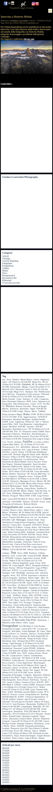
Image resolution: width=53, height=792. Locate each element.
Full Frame (34, 680)
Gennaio (18, 558)
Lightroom (19, 422)
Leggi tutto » (6, 84)
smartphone (7, 590)
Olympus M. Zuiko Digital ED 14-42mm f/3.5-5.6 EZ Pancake (25, 637)
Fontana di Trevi (29, 682)
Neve (9, 379)
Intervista (8, 23)
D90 (31, 595)
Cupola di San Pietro (11, 677)
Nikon (5, 549)
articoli (14, 452)
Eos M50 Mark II (9, 479)
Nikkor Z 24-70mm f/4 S (26, 607)
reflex (25, 623)
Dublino (15, 379)
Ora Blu (46, 404)
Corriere (5, 510)
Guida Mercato (18, 660)
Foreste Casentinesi (37, 651)
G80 (13, 520)
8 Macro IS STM (18, 457)
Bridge (19, 670)
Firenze (30, 677)
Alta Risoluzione (39, 434)
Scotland (6, 728)
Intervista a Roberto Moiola (16, 16)
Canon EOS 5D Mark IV (23, 598)
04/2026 (5, 755)
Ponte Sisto (7, 665)
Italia (4, 499)
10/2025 (5, 768)
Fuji (9, 588)
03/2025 (5, 780)
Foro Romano (39, 396)
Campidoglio (26, 706)
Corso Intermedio (41, 471)
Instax (15, 668)
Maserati (35, 447)
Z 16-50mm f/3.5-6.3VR (33, 643)
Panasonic (23, 587)
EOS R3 (11, 607)
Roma (26, 414)
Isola (37, 598)
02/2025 (5, 782)
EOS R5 (39, 427)
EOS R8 (31, 534)
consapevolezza (43, 532)
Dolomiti (17, 454)
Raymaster (24, 409)
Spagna (26, 590)
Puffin (47, 483)
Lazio (11, 422)
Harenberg (6, 641)
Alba (43, 578)
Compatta (27, 675)
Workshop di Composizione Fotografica (19, 522)
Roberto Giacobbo (23, 406)
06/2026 (5, 753)
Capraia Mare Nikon (10, 444)
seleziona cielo (32, 573)
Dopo (16, 736)
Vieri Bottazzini (25, 424)
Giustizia (24, 634)
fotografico (7, 449)
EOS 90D (6, 520)
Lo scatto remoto (27, 570)
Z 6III (33, 496)
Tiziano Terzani (8, 568)
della (38, 454)
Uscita (42, 502)
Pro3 (12, 389)
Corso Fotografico (10, 617)
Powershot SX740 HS (39, 436)
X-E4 (20, 417)
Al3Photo (17, 595)
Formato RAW (44, 634)
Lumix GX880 (29, 685)
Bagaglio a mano (25, 476)
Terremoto (13, 512)
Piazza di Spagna (39, 406)
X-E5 (11, 600)
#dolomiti (6, 502)
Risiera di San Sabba (32, 466)
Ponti (45, 600)
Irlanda (41, 738)
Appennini (37, 675)
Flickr (45, 534)
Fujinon (20, 699)
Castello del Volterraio (33, 507)
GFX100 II (37, 525)
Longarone (44, 399)
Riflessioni (6, 280)
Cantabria (45, 612)
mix (3, 379)
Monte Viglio (33, 578)
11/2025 (5, 765)
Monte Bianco (26, 379)
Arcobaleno (43, 517)
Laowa (21, 694)
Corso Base (11, 585)
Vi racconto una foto (11, 283)
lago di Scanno (31, 699)
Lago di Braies (31, 738)
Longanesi (12, 476)
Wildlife (42, 731)
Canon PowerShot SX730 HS (14, 534)
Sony (9, 493)
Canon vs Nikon (14, 682)
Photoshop (42, 620)
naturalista (27, 542)
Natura (35, 731)
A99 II (48, 646)
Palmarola (45, 719)
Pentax (25, 595)
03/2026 (5, 758)
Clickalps (6, 258)
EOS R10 (46, 615)
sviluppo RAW (40, 476)
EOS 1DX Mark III (32, 711)
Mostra (40, 481)
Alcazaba (44, 447)
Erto (23, 449)
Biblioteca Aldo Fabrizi (12, 623)
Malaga (25, 387)
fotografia (27, 525)
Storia (13, 726)
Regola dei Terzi (33, 539)
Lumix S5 (26, 610)
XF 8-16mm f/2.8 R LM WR (21, 471)
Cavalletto (6, 738)
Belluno (12, 474)
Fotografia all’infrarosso (12, 504)
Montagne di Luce (28, 481)
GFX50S (20, 726)
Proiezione (21, 474)
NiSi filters (16, 631)
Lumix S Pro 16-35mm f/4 (31, 600)
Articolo (36, 719)
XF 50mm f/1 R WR (30, 658)
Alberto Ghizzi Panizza (37, 549)
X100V (21, 697)
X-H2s (10, 692)
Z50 (37, 422)
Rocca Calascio (8, 663)
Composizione (16, 655)
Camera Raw (16, 525)
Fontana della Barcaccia (19, 517)
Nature (21, 452)
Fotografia (6, 636)
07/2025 (5, 772)
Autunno (26, 399)
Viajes (42, 716)
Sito (36, 392)
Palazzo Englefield (20, 563)
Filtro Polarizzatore (21, 404)
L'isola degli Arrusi (24, 663)
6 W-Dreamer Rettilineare (36, 452)
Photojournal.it (8, 275)
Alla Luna (6, 570)
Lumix (33, 404)
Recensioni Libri (9, 278)
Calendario (6, 563)
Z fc (17, 447)
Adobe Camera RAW (17, 532)
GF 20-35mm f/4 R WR (15, 583)
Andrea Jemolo (34, 653)
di (32, 399)
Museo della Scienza (34, 483)
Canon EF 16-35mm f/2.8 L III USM (26, 721)
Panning (19, 488)
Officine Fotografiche (25, 568)
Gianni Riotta (30, 488)
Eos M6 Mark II (26, 626)
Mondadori (7, 429)
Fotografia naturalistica (35, 726)
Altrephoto (26, 384)
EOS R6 (5, 537)
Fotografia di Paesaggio (12, 675)
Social (25, 670)
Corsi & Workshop (10, 261)
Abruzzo (32, 634)
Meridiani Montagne (21, 419)
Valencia (26, 502)
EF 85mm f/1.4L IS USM (28, 479)
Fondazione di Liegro (11, 629)
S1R (13, 573)
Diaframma (39, 723)
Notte (42, 520)
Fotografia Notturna (40, 565)
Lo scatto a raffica (41, 442)
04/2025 (5, 777)
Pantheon (33, 553)
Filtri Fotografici (9, 680)
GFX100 (34, 502)
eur (35, 517)
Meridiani (13, 427)
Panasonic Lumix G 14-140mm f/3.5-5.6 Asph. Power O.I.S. (26, 686)
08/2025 (5, 770)
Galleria (41, 411)
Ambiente (31, 532)
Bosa (17, 600)
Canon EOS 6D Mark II (18, 499)
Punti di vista (7, 544)
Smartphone (7, 648)
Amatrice (30, 427)
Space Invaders (39, 464)
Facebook (40, 641)
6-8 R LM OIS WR (18, 549)
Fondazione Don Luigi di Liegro (36, 439)
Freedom (6, 488)
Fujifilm (27, 441)
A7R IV (15, 570)
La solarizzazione (31, 459)
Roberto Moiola (19, 23)
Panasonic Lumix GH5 (32, 493)
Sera (14, 641)
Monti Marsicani (36, 486)
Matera (5, 474)
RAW (43, 558)
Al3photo (41, 648)
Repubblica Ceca (20, 429)
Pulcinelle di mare (40, 733)
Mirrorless (10, 406)
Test (13, 552)
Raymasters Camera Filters (20, 719)
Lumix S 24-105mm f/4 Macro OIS (17, 733)
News (4, 273)
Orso (13, 488)
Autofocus (14, 409)
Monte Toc (36, 382)
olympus (17, 442)
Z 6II (35, 583)
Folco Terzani (23, 680)
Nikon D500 (24, 496)
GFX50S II (42, 417)
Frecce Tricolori (34, 462)
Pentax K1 (29, 422)
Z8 (28, 474)
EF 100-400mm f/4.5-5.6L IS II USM (25, 671)
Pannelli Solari (15, 716)
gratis (32, 563)
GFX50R (37, 595)
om (31, 517)
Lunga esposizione (39, 547)
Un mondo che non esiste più (38, 660)
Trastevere (14, 481)
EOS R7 (40, 682)
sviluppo (6, 553)
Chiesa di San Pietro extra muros (28, 544)
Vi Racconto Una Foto (24, 619)
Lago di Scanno (33, 449)
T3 (20, 431)
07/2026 (5, 751)
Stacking (44, 694)
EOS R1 (37, 672)
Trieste (39, 534)
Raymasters (7, 419)
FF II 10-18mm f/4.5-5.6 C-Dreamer (28, 714)
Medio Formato (8, 399)
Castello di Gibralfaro (39, 590)
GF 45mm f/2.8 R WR (11, 439)
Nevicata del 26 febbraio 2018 (26, 665)
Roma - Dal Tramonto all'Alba (15, 651)
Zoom (30, 672)
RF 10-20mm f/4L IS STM (30, 512)
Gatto (48, 502)
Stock (13, 575)
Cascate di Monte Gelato (33, 646)
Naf (31, 670)
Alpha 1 (39, 510)
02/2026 (5, 760)
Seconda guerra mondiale (22, 702)
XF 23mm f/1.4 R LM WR (20, 382)
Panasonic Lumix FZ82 (12, 646)
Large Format (43, 495)
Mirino (24, 491)
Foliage (5, 643)
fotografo (6, 721)
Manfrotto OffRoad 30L (12, 466)
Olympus (29, 392)
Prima (31, 499)
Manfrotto (17, 590)
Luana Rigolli (18, 565)
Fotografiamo (8, 266)
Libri (36, 399)
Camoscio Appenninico (35, 697)
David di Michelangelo (12, 486)
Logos (31, 623)
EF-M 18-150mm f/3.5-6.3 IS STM (17, 396)
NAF (24, 653)
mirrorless (25, 447)
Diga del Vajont (28, 454)
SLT (18, 575)
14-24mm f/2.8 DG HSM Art (30, 585)
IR (3, 583)
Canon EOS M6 (34, 556)
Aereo (4, 382)
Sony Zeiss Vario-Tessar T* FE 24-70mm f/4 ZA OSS (24, 467)
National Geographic (23, 464)
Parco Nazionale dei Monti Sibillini (23, 460)
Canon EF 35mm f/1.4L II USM (15, 689)
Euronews (46, 580)
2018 (16, 424)
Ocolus (5, 560)
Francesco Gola (40, 677)
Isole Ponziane (19, 704)
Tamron (45, 422)
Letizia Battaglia (29, 631)
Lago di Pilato (42, 568)
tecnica (15, 636)
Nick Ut (38, 499)
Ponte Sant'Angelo (28, 736)
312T (13, 556)
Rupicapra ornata (33, 580)
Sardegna (6, 573)
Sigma (32, 409)
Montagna (21, 519)
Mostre (5, 270)
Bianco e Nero (16, 510)
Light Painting (16, 643)
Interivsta (17, 449)
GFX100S (9, 558)
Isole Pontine (39, 626)
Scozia (10, 442)
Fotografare (7, 263)
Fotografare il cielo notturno (28, 394)
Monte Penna (29, 510)
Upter (42, 631)
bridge (20, 411)
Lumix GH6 (21, 556)
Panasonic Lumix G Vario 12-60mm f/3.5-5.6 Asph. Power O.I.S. (25, 611)
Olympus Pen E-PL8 (26, 641)
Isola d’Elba (7, 424)
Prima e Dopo (18, 738)
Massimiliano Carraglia (12, 542)
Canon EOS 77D (29, 629)
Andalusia (22, 578)
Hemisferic (18, 711)
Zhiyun (27, 411)
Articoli (5, 256)
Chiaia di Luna (39, 542)
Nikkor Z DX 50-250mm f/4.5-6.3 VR (25, 560)
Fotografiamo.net (12, 507)
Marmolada (31, 704)
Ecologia (27, 602)
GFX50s (17, 685)
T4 (3, 406)
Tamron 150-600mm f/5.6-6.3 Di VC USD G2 (21, 615)
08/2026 (5, 748)
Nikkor (31, 491)
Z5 (30, 668)
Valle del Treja (41, 491)
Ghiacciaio (16, 658)
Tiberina (27, 731)
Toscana (43, 680)
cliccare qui (29, 39)
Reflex (42, 687)
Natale (25, 486)
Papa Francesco (13, 610)
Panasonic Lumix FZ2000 (24, 648)
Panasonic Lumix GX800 (33, 431)
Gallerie (5, 268)
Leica (34, 401)
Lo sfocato (23, 668)
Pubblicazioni (44, 392)
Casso (18, 399)
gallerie (12, 699)
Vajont (29, 582)
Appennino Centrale (31, 558)
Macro (34, 411)
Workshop (26, 434)
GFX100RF (16, 502)
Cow (4, 442)
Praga (23, 677)
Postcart (14, 694)
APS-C (28, 565)
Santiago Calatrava (25, 723)
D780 (33, 414)
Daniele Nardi (33, 520)
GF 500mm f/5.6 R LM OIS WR (26, 709)
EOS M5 (21, 427)
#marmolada (15, 387)
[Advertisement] (13, 130)
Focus (37, 563)
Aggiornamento (30, 417)
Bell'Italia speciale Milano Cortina (29, 692)
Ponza (44, 638)
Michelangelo (39, 663)
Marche (5, 409)
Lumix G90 (7, 454)
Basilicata (20, 539)
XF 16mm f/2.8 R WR (21, 547)
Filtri (15, 588)
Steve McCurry (8, 394)
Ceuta (32, 689)
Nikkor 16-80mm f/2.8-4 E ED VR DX (28, 515)
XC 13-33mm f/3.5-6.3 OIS (32, 444)
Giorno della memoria (22, 605)
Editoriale (45, 394)
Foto (16, 431)
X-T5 (39, 404)
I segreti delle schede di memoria (25, 435)
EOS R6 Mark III (9, 697)
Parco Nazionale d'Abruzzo (13, 401)
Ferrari (36, 379)
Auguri (37, 670)
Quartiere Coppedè (30, 716)
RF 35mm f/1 (40, 570)
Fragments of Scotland (38, 588)
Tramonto (6, 547)
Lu (18, 634)
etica (19, 653)
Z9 (38, 631)
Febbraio (46, 675)
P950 (29, 401)
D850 (4, 602)
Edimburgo (17, 493)
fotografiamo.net (32, 23)
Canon (47, 498)
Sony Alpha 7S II (15, 602)
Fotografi (14, 496)
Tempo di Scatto (34, 638)
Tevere (5, 719)
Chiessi (27, 655)
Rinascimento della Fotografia (23, 537)
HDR (26, 553)
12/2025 (5, 763)
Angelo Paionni (43, 736)
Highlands (44, 379)
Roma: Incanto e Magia (12, 414)
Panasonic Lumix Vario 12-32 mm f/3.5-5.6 (20, 593)
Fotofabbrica (7, 736)
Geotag (27, 527)
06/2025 (5, 775)
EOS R (24, 575)
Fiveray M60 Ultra (38, 474)
